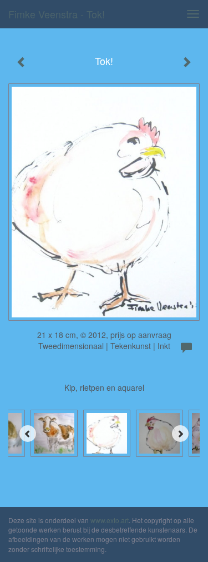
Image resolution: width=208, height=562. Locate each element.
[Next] (180, 433)
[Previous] (27, 433)
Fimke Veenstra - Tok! (56, 14)
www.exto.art (109, 520)
